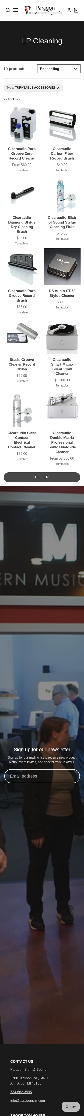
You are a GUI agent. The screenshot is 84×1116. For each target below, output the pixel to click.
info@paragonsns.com (27, 1100)
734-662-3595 (21, 1092)
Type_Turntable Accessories (22, 86)
